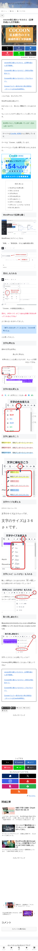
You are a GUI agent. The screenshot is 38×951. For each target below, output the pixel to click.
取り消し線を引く (14, 207)
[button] (30, 53)
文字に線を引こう (14, 199)
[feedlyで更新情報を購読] (27, 786)
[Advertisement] (19, 736)
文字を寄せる (13, 193)
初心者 (5, 710)
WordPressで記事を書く (16, 188)
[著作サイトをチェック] (10, 776)
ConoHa (27, 708)
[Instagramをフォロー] (10, 781)
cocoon (20, 708)
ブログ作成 (7, 708)
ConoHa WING (15, 133)
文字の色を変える (14, 196)
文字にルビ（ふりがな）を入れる (19, 205)
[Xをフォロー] (27, 776)
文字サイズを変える (15, 202)
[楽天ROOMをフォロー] (10, 786)
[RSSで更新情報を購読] (19, 791)
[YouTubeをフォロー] (27, 781)
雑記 (14, 708)
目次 (16, 184)
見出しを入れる (14, 190)
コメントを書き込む (19, 929)
